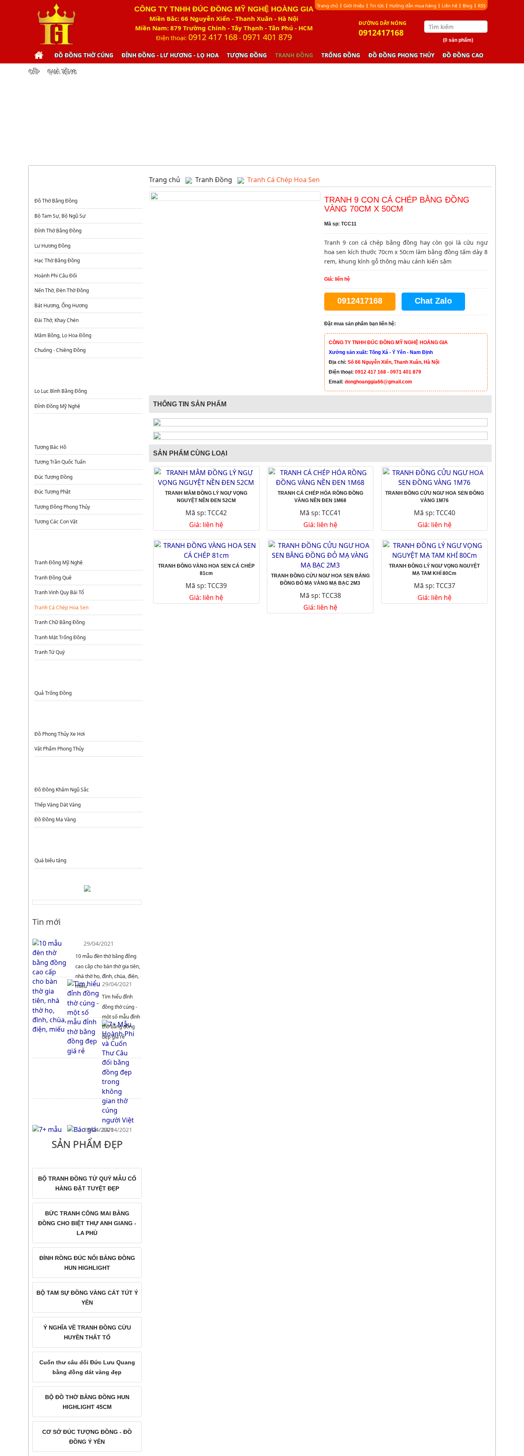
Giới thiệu (353, 5)
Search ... (482, 26)
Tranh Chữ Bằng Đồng (59, 622)
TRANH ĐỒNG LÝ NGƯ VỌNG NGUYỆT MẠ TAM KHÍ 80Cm (434, 569)
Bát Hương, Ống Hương (61, 305)
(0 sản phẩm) (458, 40)
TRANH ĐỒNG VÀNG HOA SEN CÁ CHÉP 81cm (206, 569)
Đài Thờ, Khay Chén (56, 320)
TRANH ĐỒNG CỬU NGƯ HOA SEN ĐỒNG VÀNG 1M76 (434, 496)
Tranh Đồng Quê (53, 577)
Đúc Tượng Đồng (53, 476)
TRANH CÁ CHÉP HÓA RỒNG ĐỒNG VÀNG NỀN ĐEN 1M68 (320, 496)
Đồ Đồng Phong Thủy (401, 55)
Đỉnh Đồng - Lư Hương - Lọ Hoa (170, 55)
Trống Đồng (340, 55)
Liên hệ (449, 5)
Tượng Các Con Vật (55, 521)
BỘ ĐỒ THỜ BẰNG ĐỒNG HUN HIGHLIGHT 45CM (87, 1402)
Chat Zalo (433, 300)
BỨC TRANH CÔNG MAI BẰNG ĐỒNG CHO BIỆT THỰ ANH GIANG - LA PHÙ (87, 1223)
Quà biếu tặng (50, 860)
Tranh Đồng (294, 55)
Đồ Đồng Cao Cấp (88, 773)
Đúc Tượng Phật (52, 491)
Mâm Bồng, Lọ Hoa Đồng (62, 335)
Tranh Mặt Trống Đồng (60, 637)
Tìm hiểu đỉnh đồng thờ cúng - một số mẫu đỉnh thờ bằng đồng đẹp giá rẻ (121, 1016)
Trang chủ (327, 5)
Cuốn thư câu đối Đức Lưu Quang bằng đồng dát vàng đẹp (87, 1367)
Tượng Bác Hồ (50, 447)
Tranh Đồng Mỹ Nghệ (58, 562)
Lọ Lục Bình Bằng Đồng (60, 391)
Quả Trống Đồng (53, 693)
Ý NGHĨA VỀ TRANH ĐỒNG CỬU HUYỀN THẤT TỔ (87, 1332)
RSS (482, 5)
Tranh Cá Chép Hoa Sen (61, 607)
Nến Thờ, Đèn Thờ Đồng (61, 290)
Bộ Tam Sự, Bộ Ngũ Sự (60, 215)
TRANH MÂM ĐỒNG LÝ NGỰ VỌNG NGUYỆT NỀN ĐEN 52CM (206, 496)
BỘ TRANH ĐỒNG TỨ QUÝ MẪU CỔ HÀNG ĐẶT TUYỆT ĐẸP (87, 1183)
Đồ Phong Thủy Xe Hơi (59, 733)
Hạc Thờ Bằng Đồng (57, 260)
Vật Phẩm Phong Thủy (59, 748)
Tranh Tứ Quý (49, 652)
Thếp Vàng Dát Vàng (57, 804)
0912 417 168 (212, 37)
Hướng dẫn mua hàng (412, 5)
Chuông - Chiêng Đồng (60, 350)
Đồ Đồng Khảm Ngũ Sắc (61, 789)
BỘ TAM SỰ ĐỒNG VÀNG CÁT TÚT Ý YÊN (87, 1297)
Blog (467, 5)
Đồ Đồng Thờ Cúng (83, 55)
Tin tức (377, 5)
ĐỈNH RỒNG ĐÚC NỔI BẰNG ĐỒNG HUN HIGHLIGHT (87, 1263)
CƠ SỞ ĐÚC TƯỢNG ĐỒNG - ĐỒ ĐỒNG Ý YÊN (87, 1437)
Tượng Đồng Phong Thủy (62, 506)
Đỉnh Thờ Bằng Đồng (57, 230)
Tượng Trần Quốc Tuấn (60, 461)
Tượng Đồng (247, 55)
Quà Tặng (62, 71)
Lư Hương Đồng (52, 245)
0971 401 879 (267, 37)
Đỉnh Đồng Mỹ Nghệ (57, 406)
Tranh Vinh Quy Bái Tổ (59, 592)
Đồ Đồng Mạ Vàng (55, 819)
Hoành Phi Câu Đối (55, 275)
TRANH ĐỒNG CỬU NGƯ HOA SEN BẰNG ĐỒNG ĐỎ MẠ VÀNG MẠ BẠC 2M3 (320, 579)
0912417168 (359, 300)
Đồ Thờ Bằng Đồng (55, 200)
